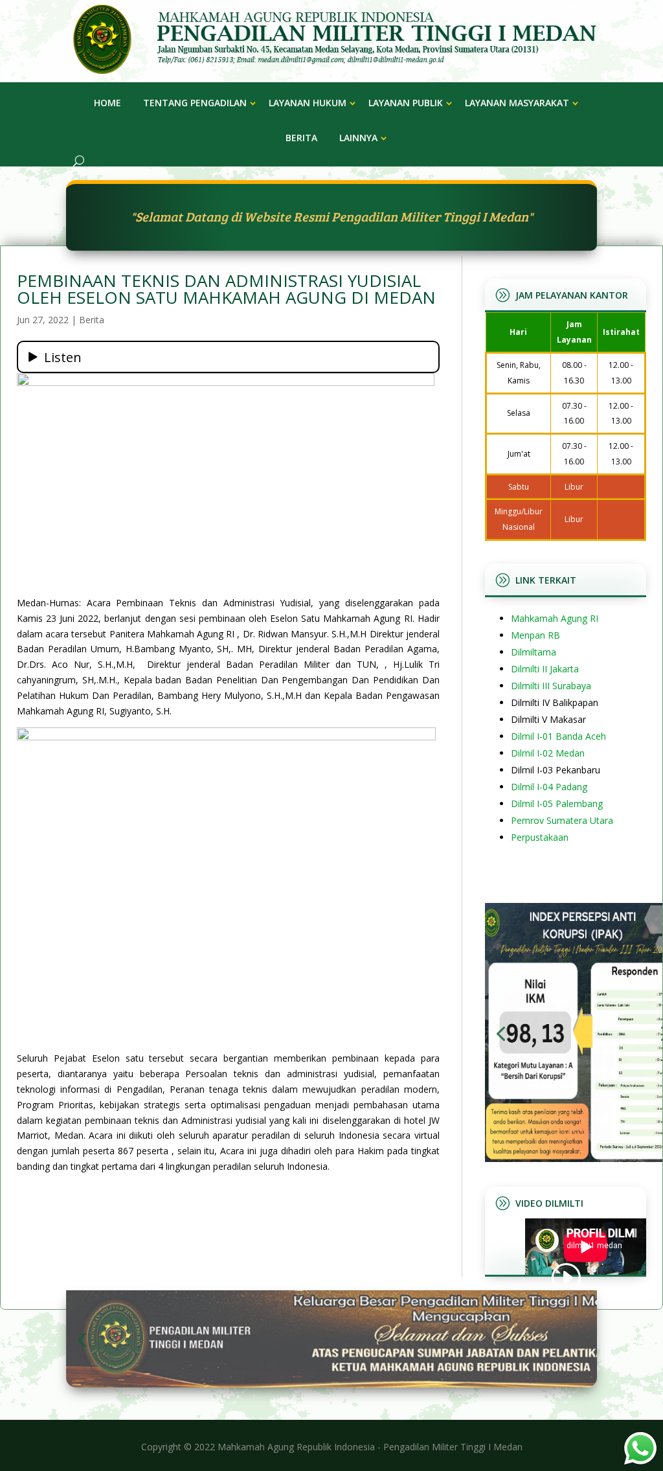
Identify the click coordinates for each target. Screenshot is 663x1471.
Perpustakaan (539, 837)
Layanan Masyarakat (517, 103)
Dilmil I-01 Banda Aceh (558, 736)
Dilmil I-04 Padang (549, 787)
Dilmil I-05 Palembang (557, 803)
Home (107, 103)
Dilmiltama (533, 652)
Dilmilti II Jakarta (545, 669)
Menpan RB (535, 635)
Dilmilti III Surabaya (551, 685)
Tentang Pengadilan (195, 103)
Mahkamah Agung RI (554, 618)
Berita (301, 137)
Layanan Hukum (307, 103)
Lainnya (358, 137)
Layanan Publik (405, 103)
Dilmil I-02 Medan (548, 753)
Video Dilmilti (549, 1203)
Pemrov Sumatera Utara (562, 820)
